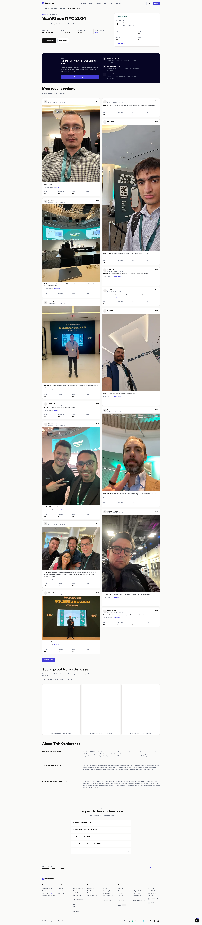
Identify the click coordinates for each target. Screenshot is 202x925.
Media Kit (120, 898)
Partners (106, 3)
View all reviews (48, 659)
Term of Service (152, 891)
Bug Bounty (151, 895)
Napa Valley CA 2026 (108, 895)
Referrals (120, 891)
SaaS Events (106, 893)
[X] (158, 920)
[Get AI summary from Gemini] (138, 921)
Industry (90, 3)
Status (119, 905)
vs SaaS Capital (137, 895)
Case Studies (76, 911)
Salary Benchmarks (92, 892)
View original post (67, 733)
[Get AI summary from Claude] (135, 921)
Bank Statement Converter (91, 889)
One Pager (121, 900)
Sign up (156, 3)
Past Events (106, 888)
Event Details (63, 40)
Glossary (75, 906)
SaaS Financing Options (77, 896)
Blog (112, 3)
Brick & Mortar (61, 891)
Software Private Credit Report (79, 889)
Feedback (120, 902)
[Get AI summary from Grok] (141, 921)
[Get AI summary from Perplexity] (144, 921)
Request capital (79, 77)
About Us (118, 3)
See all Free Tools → (92, 895)
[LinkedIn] (154, 920)
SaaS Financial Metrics (78, 899)
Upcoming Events (108, 891)
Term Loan (45, 891)
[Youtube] (150, 920)
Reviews (120, 895)
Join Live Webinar (108, 898)
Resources (98, 3)
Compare (136, 885)
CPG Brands (61, 893)
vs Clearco (135, 898)
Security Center (152, 893)
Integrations (76, 909)
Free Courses (76, 901)
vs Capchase (136, 893)
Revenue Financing (47, 888)
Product (83, 3)
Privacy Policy (151, 888)
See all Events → (107, 900)
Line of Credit (45, 893)
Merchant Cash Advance (48, 895)
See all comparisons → (139, 900)
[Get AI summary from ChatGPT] (132, 921)
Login (149, 3)
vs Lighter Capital (137, 891)
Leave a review (48, 40)
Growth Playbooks (77, 892)
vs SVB (135, 888)
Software (60, 888)
